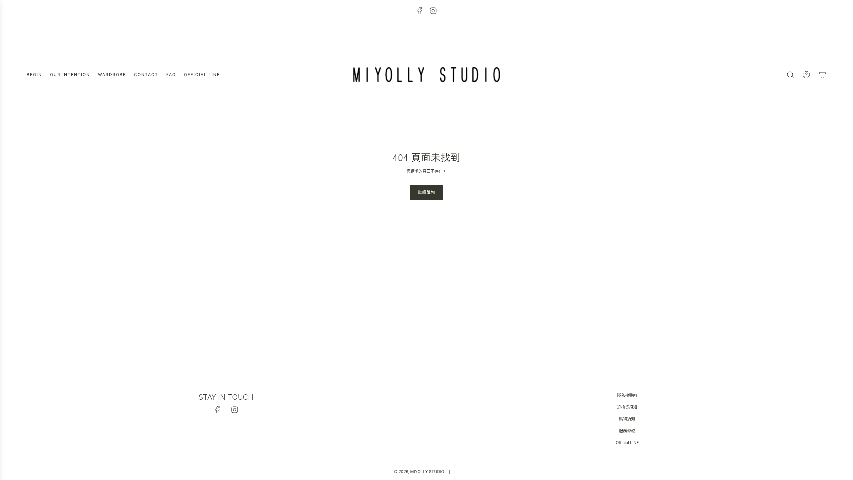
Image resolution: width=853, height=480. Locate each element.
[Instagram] (433, 11)
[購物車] (822, 75)
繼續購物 (426, 192)
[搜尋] (790, 75)
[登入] (806, 75)
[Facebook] (420, 11)
